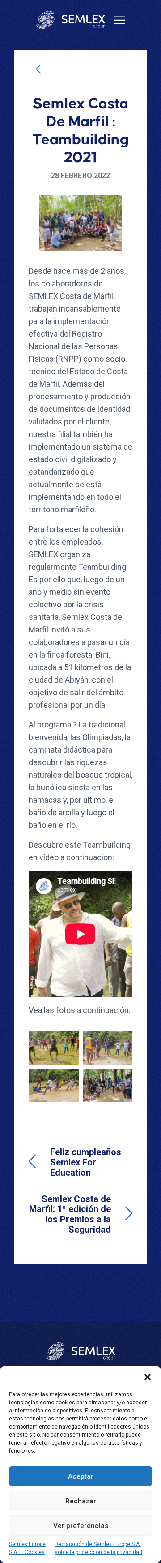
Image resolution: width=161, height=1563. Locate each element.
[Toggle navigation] (119, 19)
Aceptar (80, 1476)
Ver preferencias (80, 1526)
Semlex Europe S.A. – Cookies (27, 1548)
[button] (147, 1376)
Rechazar (80, 1501)
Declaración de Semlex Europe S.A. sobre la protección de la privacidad (98, 1548)
